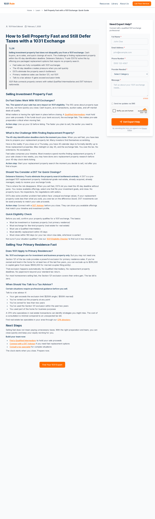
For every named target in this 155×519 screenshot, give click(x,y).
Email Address (118, 48)
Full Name (116, 37)
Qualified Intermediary (75, 114)
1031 (9, 3)
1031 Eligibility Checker (57, 239)
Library (114, 3)
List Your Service (142, 4)
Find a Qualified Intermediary (23, 340)
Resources (104, 3)
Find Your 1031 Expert (52, 365)
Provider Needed (119, 69)
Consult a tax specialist (20, 347)
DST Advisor (38, 205)
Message (116, 80)
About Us (124, 3)
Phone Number (119, 58)
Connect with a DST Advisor (22, 343)
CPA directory (63, 319)
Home (29, 10)
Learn (38, 10)
